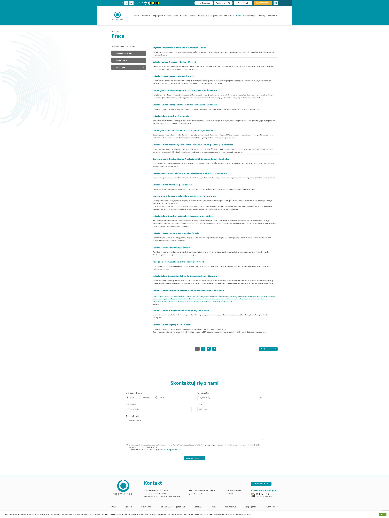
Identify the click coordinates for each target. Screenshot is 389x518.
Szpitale (144, 15)
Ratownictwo (172, 15)
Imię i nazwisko (131, 404)
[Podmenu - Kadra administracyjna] (143, 53)
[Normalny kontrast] (145, 3)
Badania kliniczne (187, 15)
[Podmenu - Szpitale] (149, 16)
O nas (134, 15)
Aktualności (229, 15)
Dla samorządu (249, 15)
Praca (238, 15)
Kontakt (271, 15)
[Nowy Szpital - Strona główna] (117, 15)
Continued (155, 305)
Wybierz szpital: (203, 393)
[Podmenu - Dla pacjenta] (164, 16)
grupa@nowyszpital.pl (197, 494)
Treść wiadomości (132, 416)
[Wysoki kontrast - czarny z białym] (149, 3)
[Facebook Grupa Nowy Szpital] (276, 3)
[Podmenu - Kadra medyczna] (143, 60)
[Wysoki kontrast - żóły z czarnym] (153, 3)
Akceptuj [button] (383, 514)
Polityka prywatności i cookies (242, 514)
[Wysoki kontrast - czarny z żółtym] (157, 3)
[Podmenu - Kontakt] (277, 16)
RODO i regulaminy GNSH (172, 450)
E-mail (200, 404)
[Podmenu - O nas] (138, 16)
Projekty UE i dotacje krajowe (209, 15)
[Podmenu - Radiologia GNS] (143, 67)
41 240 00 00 (229, 494)
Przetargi (262, 15)
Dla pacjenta (157, 15)
